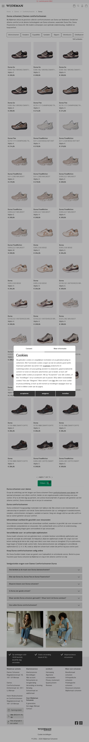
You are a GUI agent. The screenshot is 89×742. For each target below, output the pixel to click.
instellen (65, 393)
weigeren (45, 393)
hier (53, 381)
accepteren (24, 393)
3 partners (46, 366)
